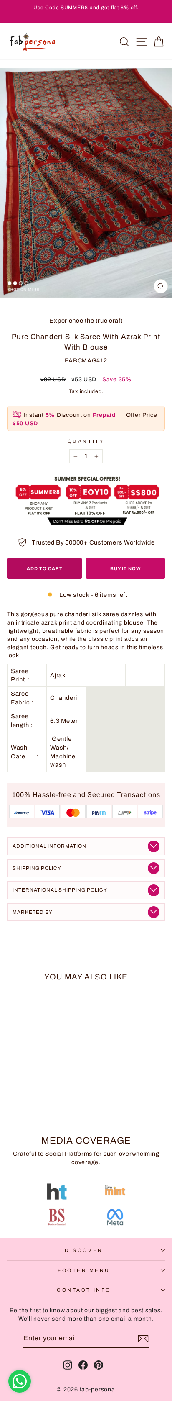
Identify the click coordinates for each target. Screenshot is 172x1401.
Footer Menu (84, 1270)
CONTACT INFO (84, 1290)
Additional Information (49, 845)
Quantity (86, 441)
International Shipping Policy (60, 889)
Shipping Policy (37, 868)
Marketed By (33, 912)
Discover (84, 1250)
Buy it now (125, 568)
